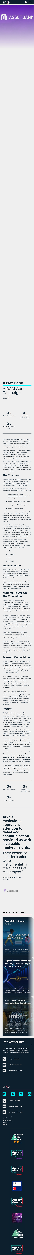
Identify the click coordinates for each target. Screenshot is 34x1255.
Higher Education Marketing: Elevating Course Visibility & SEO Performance (18, 963)
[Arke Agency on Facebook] (13, 1094)
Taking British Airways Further (15, 922)
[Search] (26, 2)
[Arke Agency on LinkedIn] (4, 1094)
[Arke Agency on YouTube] (29, 1094)
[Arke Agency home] (6, 2)
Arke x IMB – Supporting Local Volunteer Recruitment (18, 1001)
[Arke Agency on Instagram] (21, 1094)
